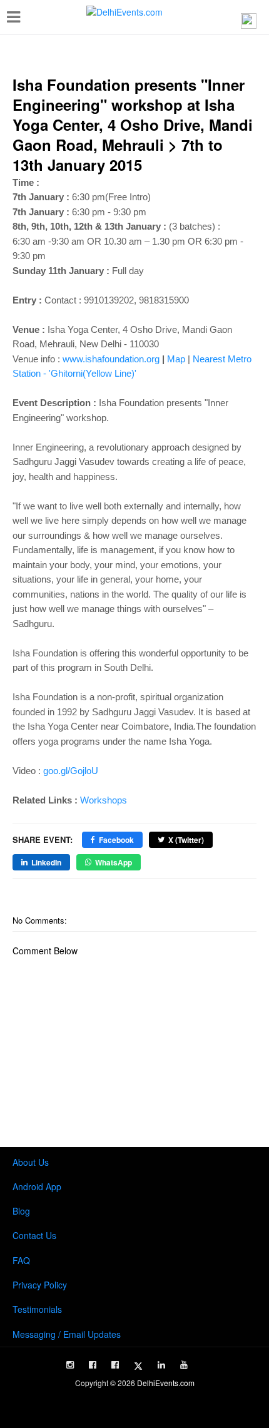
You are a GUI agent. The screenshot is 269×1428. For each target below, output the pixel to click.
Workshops (103, 800)
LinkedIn (46, 862)
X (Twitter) (186, 839)
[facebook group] (115, 1364)
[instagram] (70, 1364)
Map (176, 359)
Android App (37, 1186)
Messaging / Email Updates (67, 1334)
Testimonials (37, 1309)
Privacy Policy (40, 1284)
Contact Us (34, 1235)
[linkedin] (161, 1364)
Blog (21, 1211)
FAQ (21, 1260)
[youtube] (184, 1364)
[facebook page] (92, 1364)
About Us (31, 1162)
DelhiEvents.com (166, 1382)
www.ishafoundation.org (111, 359)
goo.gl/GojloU (70, 770)
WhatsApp (113, 862)
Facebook (116, 839)
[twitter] (138, 1366)
